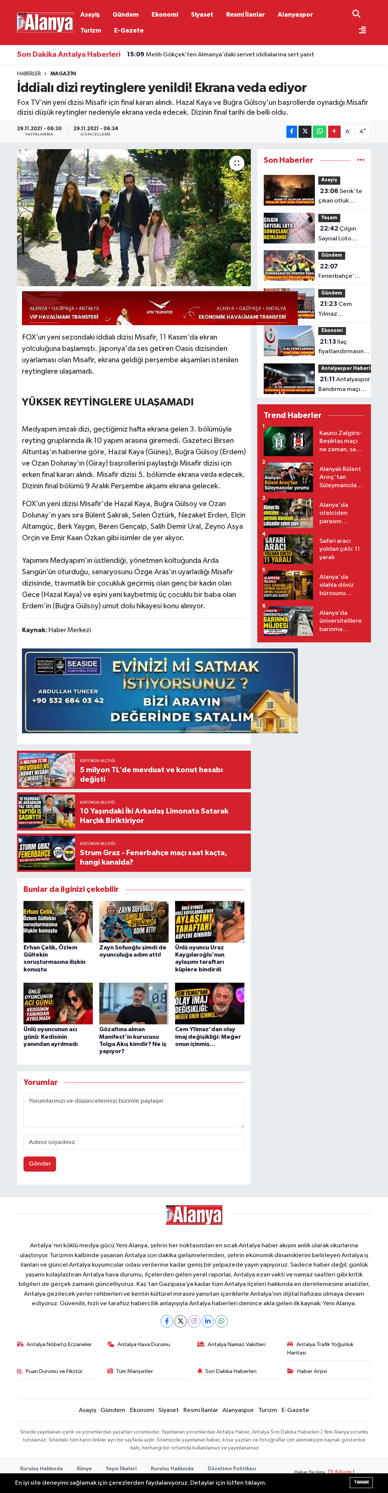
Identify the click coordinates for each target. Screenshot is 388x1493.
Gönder (40, 1164)
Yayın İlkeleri (121, 1469)
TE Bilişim (339, 1472)
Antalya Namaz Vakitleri (237, 1344)
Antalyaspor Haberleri (349, 368)
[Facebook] (167, 1321)
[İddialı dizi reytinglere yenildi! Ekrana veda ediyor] (134, 217)
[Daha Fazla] (334, 132)
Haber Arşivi (312, 1371)
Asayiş (90, 14)
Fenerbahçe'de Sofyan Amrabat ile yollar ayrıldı (341, 272)
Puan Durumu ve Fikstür (54, 1371)
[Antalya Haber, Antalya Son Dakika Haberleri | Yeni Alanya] (45, 22)
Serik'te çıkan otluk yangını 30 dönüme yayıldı (340, 197)
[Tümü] (361, 160)
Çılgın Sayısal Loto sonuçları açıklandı (337, 234)
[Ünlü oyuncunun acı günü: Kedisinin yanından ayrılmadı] (58, 1003)
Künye (84, 1469)
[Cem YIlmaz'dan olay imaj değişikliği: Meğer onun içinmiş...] (209, 1003)
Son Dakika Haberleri (231, 1371)
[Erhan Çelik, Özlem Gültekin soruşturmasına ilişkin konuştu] (58, 921)
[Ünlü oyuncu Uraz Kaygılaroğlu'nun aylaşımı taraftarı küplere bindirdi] (209, 921)
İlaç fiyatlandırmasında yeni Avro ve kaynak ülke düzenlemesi (344, 347)
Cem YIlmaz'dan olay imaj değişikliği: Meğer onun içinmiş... (208, 1036)
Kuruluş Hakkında (41, 1469)
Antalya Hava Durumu (143, 1344)
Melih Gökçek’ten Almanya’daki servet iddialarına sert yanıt (220, 54)
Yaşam (329, 217)
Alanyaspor (295, 14)
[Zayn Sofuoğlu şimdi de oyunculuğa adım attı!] (134, 921)
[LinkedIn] (208, 1321)
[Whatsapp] (221, 1321)
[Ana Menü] (359, 31)
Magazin (63, 73)
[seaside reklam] (160, 690)
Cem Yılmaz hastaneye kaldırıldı (335, 310)
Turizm (90, 30)
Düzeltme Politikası (232, 1469)
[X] (180, 1321)
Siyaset (202, 14)
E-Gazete (129, 30)
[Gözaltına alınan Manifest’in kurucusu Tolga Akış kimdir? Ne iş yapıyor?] (134, 1003)
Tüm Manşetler (134, 1371)
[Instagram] (194, 1321)
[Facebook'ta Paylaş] (291, 132)
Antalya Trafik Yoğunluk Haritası (320, 1349)
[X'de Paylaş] (305, 132)
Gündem (126, 14)
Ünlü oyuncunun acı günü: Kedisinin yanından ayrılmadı (50, 1036)
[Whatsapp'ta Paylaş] (319, 132)
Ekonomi (165, 14)
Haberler (29, 73)
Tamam (361, 1482)
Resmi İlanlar (245, 14)
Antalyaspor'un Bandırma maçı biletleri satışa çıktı (348, 385)
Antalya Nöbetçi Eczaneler (59, 1344)
